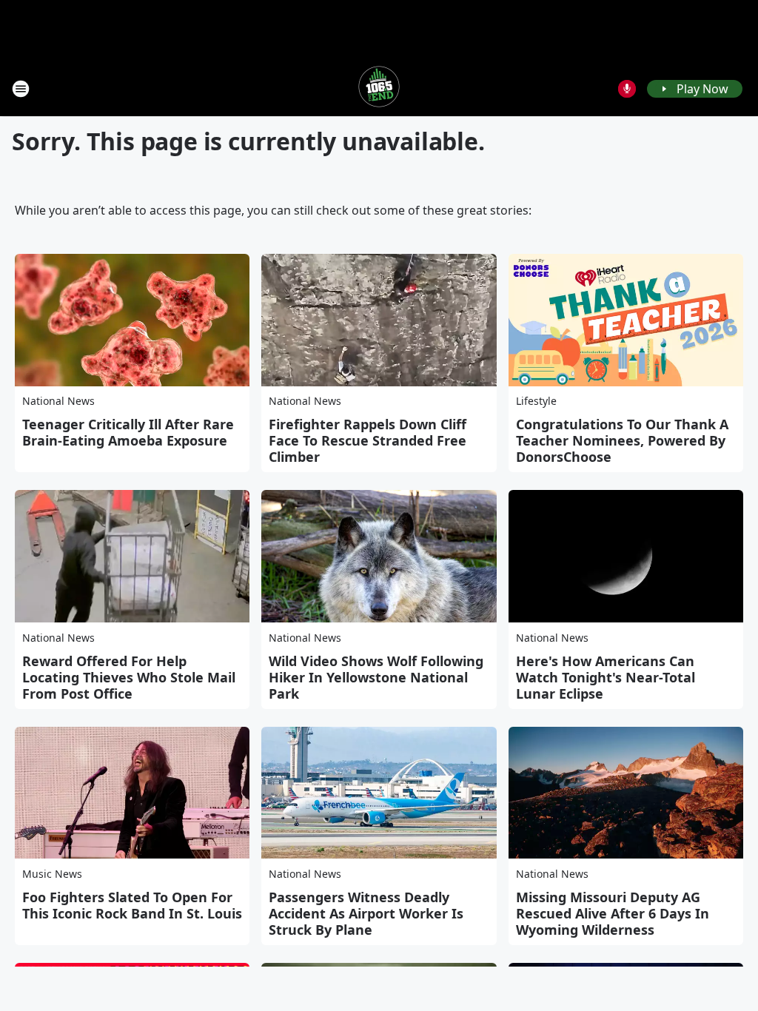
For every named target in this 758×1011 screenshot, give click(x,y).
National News (58, 401)
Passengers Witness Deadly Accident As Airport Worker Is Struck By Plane (366, 913)
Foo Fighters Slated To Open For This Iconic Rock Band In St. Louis (132, 905)
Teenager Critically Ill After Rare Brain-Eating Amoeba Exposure (128, 432)
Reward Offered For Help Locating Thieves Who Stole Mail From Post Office (128, 677)
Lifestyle (536, 401)
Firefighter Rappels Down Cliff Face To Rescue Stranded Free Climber (367, 440)
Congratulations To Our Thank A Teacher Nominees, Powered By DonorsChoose (622, 440)
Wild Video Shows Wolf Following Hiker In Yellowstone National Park (376, 677)
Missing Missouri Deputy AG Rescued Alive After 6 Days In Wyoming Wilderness (612, 913)
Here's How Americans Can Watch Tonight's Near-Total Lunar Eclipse (605, 677)
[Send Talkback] (627, 89)
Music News (52, 874)
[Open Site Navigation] (21, 89)
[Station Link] (379, 88)
